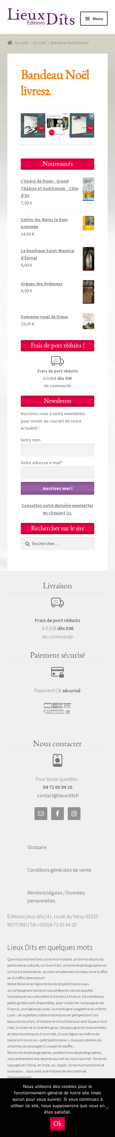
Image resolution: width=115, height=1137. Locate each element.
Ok (57, 1123)
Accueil (21, 43)
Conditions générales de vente (59, 870)
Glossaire (37, 847)
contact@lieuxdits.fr (58, 795)
